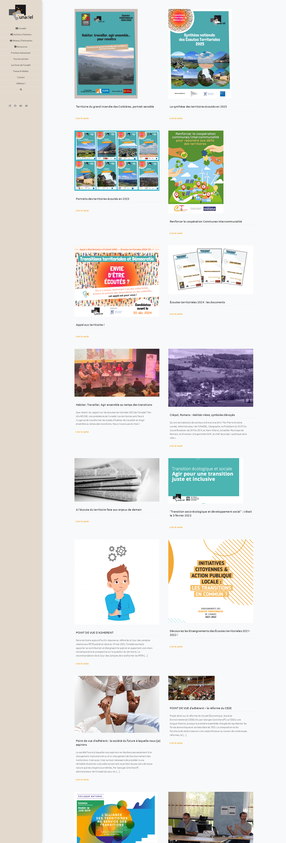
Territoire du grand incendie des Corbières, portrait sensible (115, 106)
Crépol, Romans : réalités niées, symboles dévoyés (202, 415)
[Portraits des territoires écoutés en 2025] (116, 161)
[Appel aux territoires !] (116, 281)
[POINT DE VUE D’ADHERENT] (116, 582)
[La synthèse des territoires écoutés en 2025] (210, 53)
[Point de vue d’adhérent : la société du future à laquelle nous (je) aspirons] (116, 704)
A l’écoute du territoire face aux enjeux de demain (109, 509)
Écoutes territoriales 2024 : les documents (197, 302)
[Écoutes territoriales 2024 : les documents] (210, 269)
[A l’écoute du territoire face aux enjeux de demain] (116, 480)
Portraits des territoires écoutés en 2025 (102, 198)
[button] (21, 89)
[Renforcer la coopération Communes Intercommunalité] (210, 172)
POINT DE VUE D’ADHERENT (95, 632)
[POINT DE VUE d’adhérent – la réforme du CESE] (210, 688)
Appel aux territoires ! (90, 324)
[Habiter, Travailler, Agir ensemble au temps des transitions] (116, 373)
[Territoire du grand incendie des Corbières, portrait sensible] (116, 53)
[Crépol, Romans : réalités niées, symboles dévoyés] (210, 378)
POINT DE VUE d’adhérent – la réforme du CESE (201, 708)
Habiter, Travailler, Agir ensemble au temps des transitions (114, 404)
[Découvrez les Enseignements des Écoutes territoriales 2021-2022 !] (210, 581)
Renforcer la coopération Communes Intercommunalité (206, 221)
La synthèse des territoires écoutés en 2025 (198, 106)
